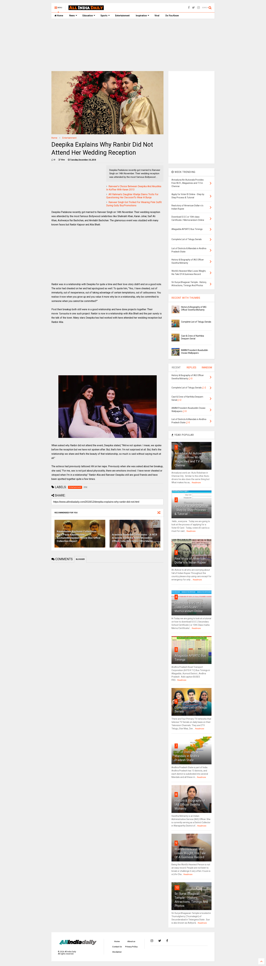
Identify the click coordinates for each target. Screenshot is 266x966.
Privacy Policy (131, 947)
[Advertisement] (133, 44)
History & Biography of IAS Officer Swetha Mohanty (190, 804)
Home (59, 15)
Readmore (196, 483)
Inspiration (141, 15)
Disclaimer (117, 952)
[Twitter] (193, 7)
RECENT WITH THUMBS (185, 297)
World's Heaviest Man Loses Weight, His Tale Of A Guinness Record (190, 853)
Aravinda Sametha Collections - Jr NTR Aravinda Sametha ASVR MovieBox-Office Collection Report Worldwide (134, 538)
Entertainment (122, 15)
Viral (157, 15)
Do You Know (172, 15)
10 (177, 887)
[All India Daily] (86, 8)
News (72, 15)
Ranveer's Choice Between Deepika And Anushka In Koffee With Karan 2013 (133, 188)
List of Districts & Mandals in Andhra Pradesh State (187, 756)
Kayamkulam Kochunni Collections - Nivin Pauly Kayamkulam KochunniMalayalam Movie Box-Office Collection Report (79, 536)
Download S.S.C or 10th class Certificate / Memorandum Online (190, 607)
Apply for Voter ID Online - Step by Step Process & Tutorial (191, 510)
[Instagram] (198, 7)
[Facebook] (189, 7)
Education (88, 15)
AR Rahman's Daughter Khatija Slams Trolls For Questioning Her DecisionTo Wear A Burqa (132, 196)
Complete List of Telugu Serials (196, 322)
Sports (104, 15)
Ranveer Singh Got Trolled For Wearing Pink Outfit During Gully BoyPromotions (134, 204)
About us (131, 941)
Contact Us (117, 947)
